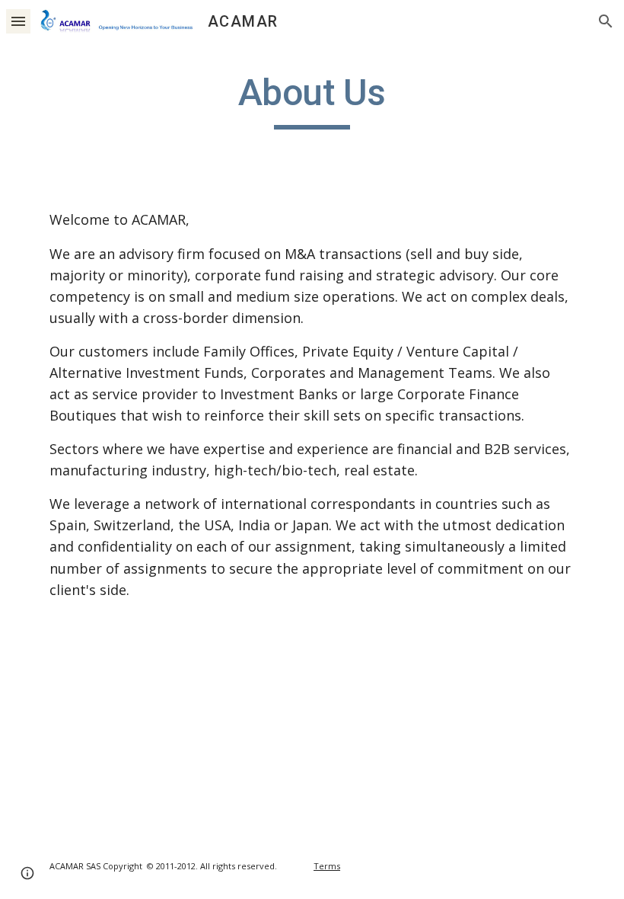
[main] (312, 100)
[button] (18, 21)
